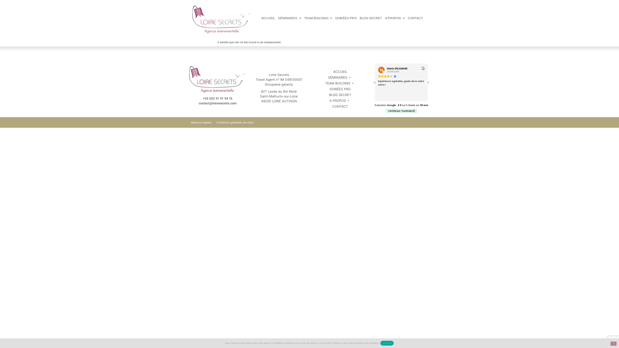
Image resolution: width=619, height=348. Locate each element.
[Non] (613, 344)
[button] (290, 18)
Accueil (268, 18)
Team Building (316, 18)
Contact (415, 18)
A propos (393, 18)
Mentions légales (201, 122)
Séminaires (287, 18)
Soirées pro (346, 18)
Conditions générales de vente (235, 122)
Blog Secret (371, 18)
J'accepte (387, 343)
